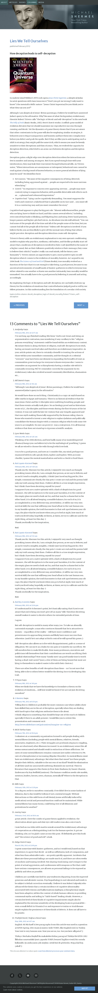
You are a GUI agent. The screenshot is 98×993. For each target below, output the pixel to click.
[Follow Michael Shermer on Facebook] (14, 977)
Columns (32, 2)
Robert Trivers (69, 294)
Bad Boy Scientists (22, 602)
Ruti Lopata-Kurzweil (24, 463)
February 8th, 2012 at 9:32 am (26, 536)
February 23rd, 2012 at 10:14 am (27, 815)
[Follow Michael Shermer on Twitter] (22, 977)
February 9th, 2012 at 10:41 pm (26, 733)
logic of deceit (49, 294)
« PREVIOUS (19, 305)
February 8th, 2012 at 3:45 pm (26, 683)
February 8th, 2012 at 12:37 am (26, 333)
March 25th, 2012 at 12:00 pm (26, 845)
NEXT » (80, 305)
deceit (30, 294)
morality (58, 294)
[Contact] (38, 977)
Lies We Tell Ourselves (29, 41)
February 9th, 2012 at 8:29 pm (26, 702)
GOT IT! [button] (85, 988)
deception (37, 294)
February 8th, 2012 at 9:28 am (26, 467)
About (4, 2)
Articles (13, 2)
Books (22, 2)
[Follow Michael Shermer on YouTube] (30, 977)
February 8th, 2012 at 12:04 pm (26, 605)
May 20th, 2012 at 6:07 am (25, 921)
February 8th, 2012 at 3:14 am (26, 384)
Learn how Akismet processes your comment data (56, 951)
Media (41, 2)
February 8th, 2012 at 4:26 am (26, 437)
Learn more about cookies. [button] (13, 990)
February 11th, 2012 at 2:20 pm (26, 787)
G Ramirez (19, 698)
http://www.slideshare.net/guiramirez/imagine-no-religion (43, 724)
